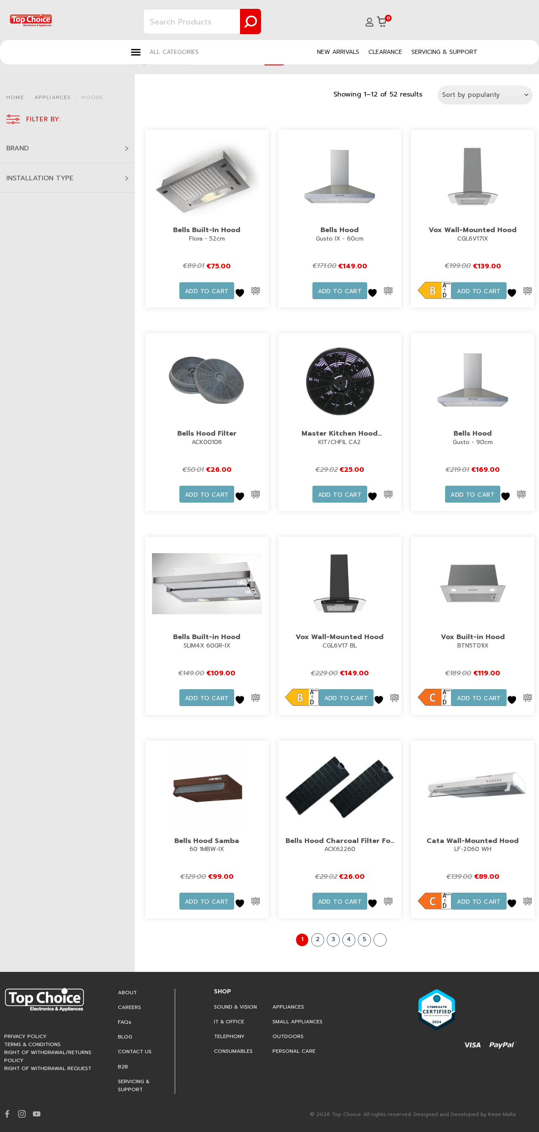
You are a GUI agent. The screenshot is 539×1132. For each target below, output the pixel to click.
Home (15, 97)
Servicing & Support (444, 52)
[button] (165, 52)
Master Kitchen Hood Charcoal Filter (340, 439)
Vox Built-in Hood (473, 637)
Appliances (53, 97)
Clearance (385, 52)
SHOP (222, 991)
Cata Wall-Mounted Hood (473, 841)
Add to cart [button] (207, 291)
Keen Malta (502, 1114)
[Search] (250, 21)
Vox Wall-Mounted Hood (473, 230)
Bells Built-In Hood (206, 230)
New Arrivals (338, 52)
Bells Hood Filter (207, 433)
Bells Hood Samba (206, 841)
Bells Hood (339, 230)
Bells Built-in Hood (206, 637)
